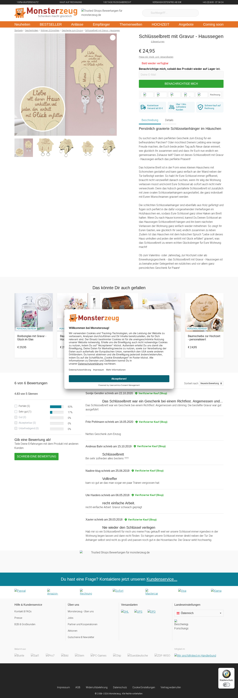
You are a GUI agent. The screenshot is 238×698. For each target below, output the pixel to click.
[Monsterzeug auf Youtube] (140, 674)
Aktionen (72, 630)
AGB (77, 687)
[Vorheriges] (18, 85)
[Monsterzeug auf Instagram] (98, 674)
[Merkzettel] (206, 12)
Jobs (70, 617)
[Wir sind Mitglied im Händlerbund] (195, 655)
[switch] (226, 685)
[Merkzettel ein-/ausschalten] (112, 131)
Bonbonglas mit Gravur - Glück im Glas (31, 337)
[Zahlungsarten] (119, 592)
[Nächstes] (113, 85)
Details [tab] (169, 120)
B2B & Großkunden (24, 624)
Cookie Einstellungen (143, 687)
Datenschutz (120, 687)
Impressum (63, 687)
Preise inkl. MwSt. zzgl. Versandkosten (156, 57)
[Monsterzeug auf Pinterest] (126, 674)
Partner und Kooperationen (82, 624)
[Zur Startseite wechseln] (45, 12)
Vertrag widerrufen (171, 687)
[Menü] (232, 670)
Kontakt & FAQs (23, 611)
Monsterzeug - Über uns (81, 611)
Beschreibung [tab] (150, 120)
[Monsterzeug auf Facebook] (112, 674)
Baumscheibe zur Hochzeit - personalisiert (204, 337)
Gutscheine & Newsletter (81, 637)
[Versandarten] (145, 614)
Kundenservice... (162, 579)
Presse (18, 617)
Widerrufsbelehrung (97, 687)
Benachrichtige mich (181, 83)
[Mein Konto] (216, 12)
